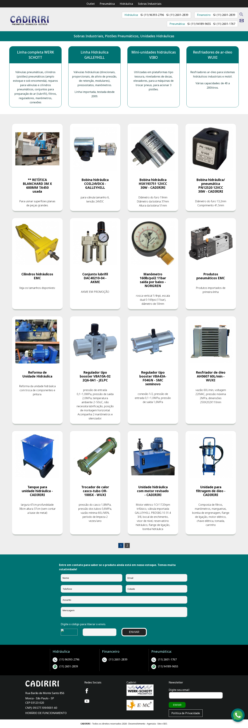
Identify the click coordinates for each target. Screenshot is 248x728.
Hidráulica (126, 4)
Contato (243, 20)
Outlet (91, 4)
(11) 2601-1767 (226, 24)
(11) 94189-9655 (201, 24)
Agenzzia (151, 723)
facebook (86, 690)
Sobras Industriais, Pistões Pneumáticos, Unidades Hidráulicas (124, 36)
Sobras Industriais (149, 4)
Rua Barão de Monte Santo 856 (44, 693)
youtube (86, 701)
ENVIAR (134, 632)
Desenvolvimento (137, 723)
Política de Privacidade (185, 713)
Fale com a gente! (238, 717)
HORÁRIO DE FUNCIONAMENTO (46, 713)
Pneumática (107, 4)
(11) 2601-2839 (179, 15)
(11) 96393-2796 (154, 15)
